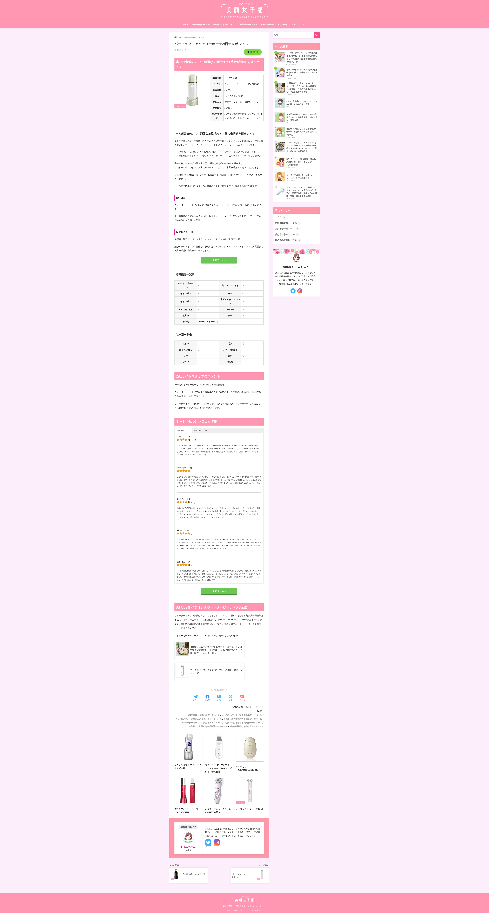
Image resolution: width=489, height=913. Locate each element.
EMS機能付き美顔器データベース (204, 715)
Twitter (208, 847)
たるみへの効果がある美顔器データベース (242, 715)
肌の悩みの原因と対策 (287, 240)
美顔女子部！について (287, 24)
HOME (186, 24)
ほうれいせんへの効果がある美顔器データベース (199, 719)
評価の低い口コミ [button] (200, 431)
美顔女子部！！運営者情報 (233, 906)
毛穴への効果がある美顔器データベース (243, 722)
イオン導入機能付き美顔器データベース (243, 719)
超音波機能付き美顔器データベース (247, 726)
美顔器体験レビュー (201, 24)
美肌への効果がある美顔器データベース (209, 726)
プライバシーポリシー (257, 906)
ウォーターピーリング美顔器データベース (202, 722)
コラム (303, 24)
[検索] (317, 35)
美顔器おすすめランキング (224, 24)
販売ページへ (219, 260)
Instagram (216, 847)
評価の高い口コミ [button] (183, 431)
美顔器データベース (248, 24)
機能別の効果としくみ (287, 223)
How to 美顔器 (267, 24)
